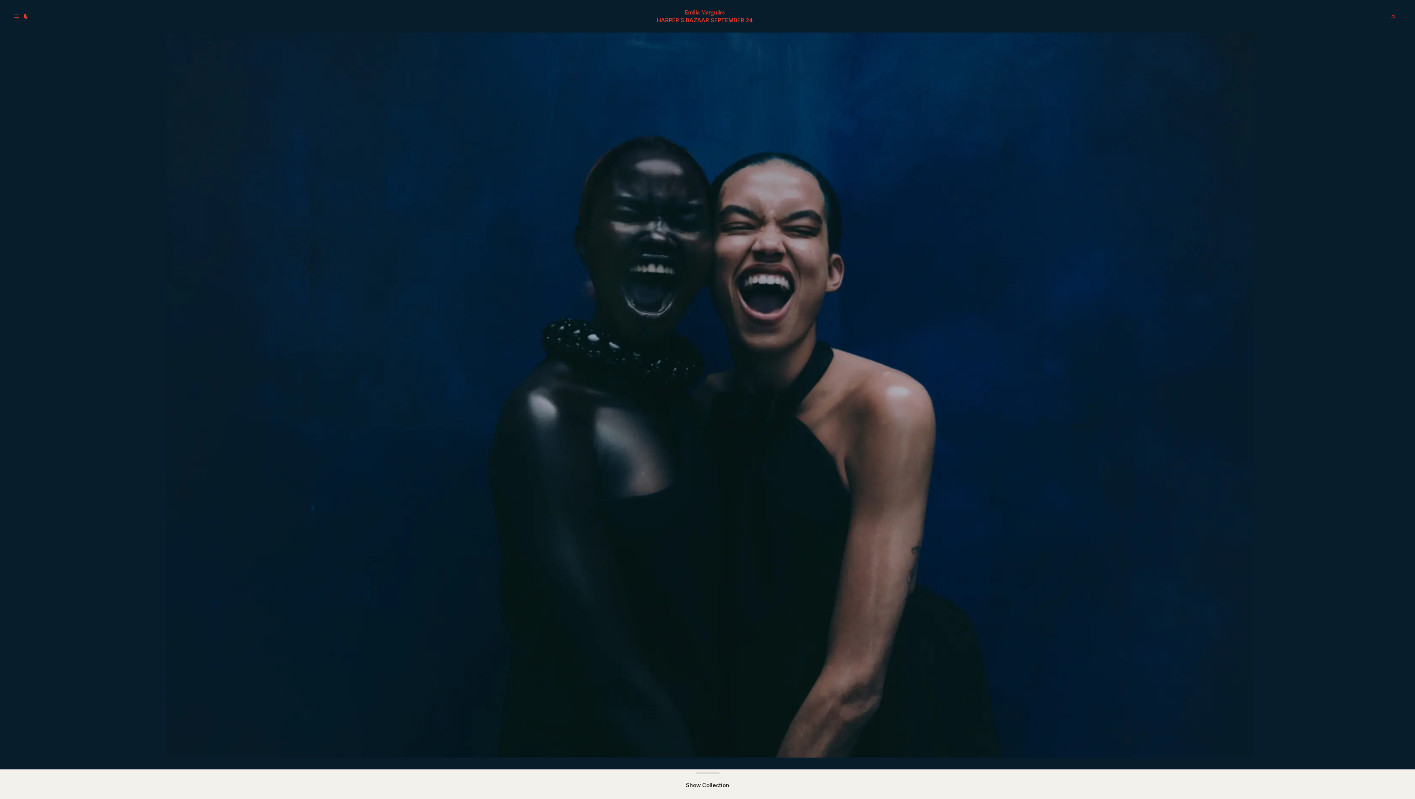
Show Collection (707, 785)
